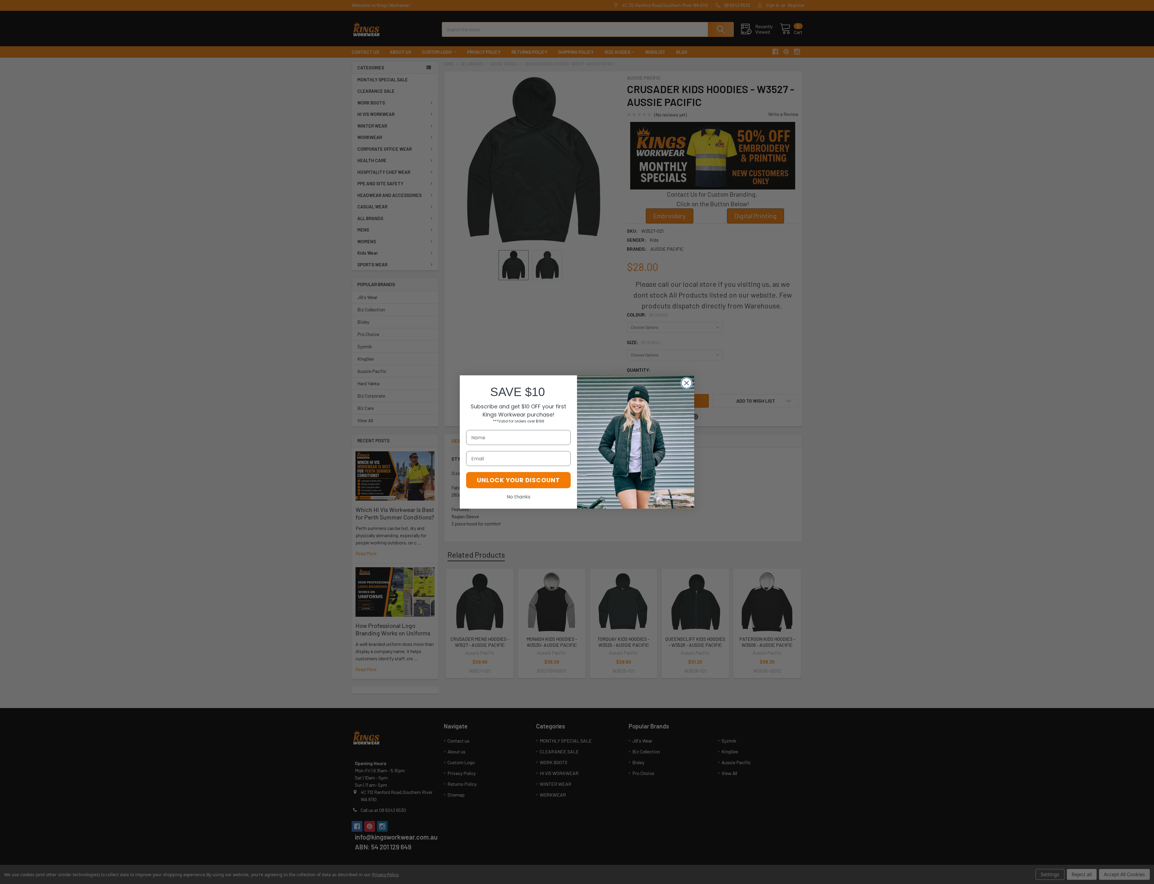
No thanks (518, 496)
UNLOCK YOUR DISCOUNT (518, 480)
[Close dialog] (686, 383)
